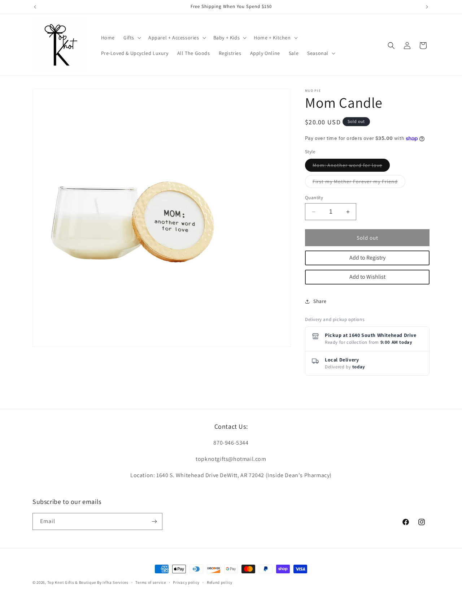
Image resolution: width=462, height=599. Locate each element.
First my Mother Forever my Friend (359, 183)
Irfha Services (115, 582)
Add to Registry (367, 257)
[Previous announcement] (35, 7)
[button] (131, 37)
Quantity (314, 197)
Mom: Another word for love (351, 167)
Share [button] (320, 301)
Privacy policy (186, 582)
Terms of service (150, 582)
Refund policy (219, 582)
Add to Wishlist (367, 277)
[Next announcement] (427, 7)
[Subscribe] (154, 521)
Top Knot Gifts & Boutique (72, 582)
